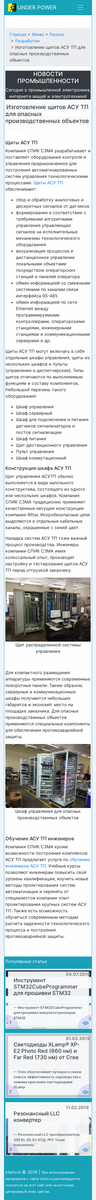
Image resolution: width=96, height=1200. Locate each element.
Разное (57, 34)
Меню (38, 34)
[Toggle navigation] (80, 7)
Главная (18, 34)
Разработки (27, 40)
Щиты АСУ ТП (48, 182)
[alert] (48, 999)
